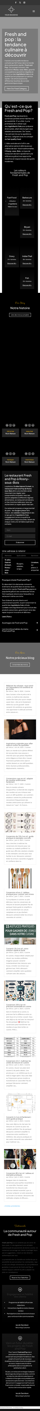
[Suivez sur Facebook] (15, 2)
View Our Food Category (17, 88)
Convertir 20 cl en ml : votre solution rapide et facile (17, 949)
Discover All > (27, 205)
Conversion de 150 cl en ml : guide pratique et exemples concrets (19, 837)
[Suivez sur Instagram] (24, 2)
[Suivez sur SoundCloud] (14, 425)
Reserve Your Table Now (20, 1278)
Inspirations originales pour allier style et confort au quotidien (19, 744)
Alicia (11, 691)
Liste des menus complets (20, 315)
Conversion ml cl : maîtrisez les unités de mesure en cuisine (18, 1062)
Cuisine (27, 691)
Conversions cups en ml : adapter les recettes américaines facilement (19, 780)
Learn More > (7, 616)
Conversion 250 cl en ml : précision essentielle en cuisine (18, 1006)
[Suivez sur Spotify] (7, 425)
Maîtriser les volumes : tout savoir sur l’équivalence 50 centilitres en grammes (19, 687)
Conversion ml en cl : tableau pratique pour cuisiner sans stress (20, 893)
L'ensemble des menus (20, 665)
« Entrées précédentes (12, 1206)
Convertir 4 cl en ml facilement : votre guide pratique (18, 1118)
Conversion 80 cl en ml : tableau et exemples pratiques (20, 1174)
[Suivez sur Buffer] (10, 425)
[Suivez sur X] (20, 2)
